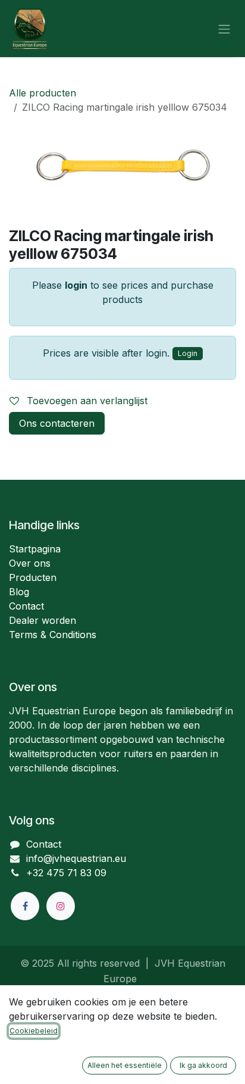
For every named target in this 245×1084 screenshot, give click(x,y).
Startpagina (35, 549)
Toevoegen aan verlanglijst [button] (85, 401)
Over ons (30, 563)
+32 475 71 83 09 (66, 873)
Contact (26, 606)
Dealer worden (42, 620)
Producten (32, 577)
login (76, 285)
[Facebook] (25, 906)
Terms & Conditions (52, 635)
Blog (19, 592)
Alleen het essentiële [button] (124, 1065)
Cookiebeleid (34, 1030)
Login (187, 353)
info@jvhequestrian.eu (76, 858)
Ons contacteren (57, 423)
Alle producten (42, 93)
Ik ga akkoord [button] (203, 1065)
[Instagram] (60, 906)
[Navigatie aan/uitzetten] (224, 28)
